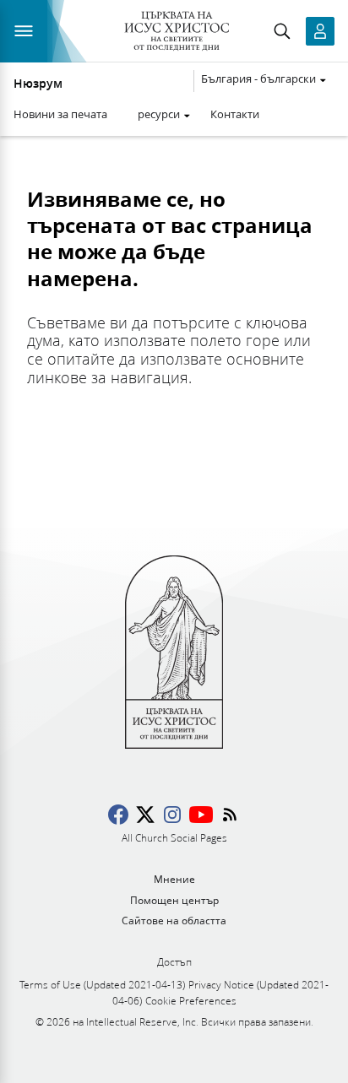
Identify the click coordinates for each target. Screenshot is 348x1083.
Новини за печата (60, 114)
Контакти (234, 114)
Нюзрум (38, 83)
